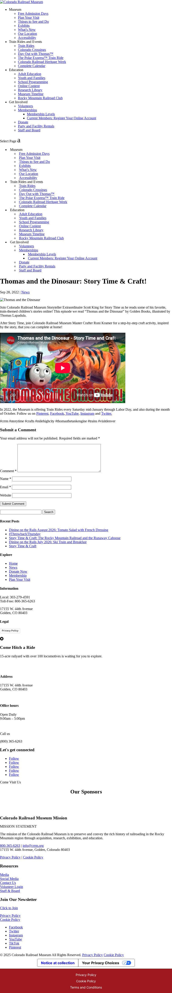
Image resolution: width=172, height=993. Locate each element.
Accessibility (27, 38)
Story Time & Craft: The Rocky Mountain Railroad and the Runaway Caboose (64, 538)
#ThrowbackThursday (25, 534)
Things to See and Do (33, 21)
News (25, 292)
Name (5, 479)
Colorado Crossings (32, 50)
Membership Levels (41, 114)
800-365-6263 (10, 846)
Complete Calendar (31, 66)
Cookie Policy (33, 857)
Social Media (9, 879)
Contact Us (8, 883)
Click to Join (9, 908)
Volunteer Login (11, 887)
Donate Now (18, 571)
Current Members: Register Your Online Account (61, 118)
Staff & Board (10, 891)
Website (5, 495)
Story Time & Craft (22, 546)
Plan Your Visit (28, 17)
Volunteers (25, 106)
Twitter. (106, 413)
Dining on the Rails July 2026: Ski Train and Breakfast (47, 542)
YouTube (72, 413)
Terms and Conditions (86, 987)
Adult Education (29, 74)
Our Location (27, 34)
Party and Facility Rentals (36, 126)
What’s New (27, 30)
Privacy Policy (10, 630)
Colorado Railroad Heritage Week (42, 62)
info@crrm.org (33, 846)
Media (4, 875)
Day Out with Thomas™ (35, 54)
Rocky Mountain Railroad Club (40, 98)
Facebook (57, 413)
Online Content (29, 86)
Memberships (27, 110)
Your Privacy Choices (100, 963)
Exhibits (24, 25)
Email (5, 487)
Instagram (87, 413)
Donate (23, 122)
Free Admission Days (33, 13)
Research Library (30, 90)
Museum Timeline (30, 94)
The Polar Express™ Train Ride (40, 58)
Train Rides (26, 46)
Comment (8, 471)
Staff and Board (29, 130)
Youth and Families (31, 78)
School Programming (33, 82)
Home (13, 563)
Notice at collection (58, 963)
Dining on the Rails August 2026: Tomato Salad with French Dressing (58, 530)
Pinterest (42, 413)
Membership (18, 575)
